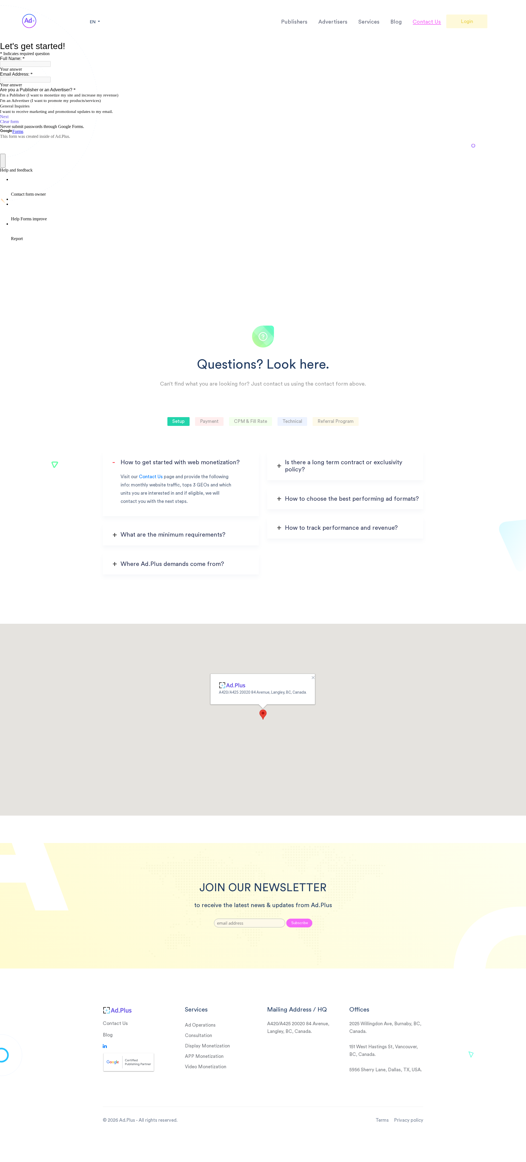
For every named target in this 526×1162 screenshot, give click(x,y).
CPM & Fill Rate (250, 421)
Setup (178, 421)
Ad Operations (200, 1025)
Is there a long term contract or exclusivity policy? (343, 465)
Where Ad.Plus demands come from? (172, 564)
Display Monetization (207, 1046)
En (93, 22)
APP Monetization (204, 1056)
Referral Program (336, 421)
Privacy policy (408, 1120)
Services (368, 22)
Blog (396, 22)
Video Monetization (205, 1066)
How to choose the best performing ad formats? (352, 499)
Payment (209, 421)
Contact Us (427, 22)
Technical (292, 421)
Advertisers (332, 22)
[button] (263, 715)
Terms (382, 1120)
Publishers (294, 22)
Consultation (198, 1035)
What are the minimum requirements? (173, 535)
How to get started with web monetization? (180, 462)
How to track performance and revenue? (341, 528)
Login (467, 21)
